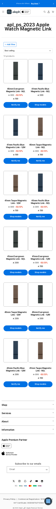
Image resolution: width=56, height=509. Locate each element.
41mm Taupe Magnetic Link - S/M (16, 201)
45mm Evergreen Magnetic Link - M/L (15, 90)
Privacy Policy (10, 499)
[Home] (13, 11)
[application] (48, 501)
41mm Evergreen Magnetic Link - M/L (15, 257)
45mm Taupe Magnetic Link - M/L (40, 146)
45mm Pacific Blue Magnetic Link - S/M (15, 369)
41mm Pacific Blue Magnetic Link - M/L (40, 90)
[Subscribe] (46, 469)
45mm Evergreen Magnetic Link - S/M (40, 313)
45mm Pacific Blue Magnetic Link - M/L (40, 201)
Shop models (40, 105)
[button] (3, 12)
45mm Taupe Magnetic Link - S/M (16, 313)
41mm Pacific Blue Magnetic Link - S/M (15, 146)
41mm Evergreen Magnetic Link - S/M (40, 257)
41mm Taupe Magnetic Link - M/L (40, 369)
